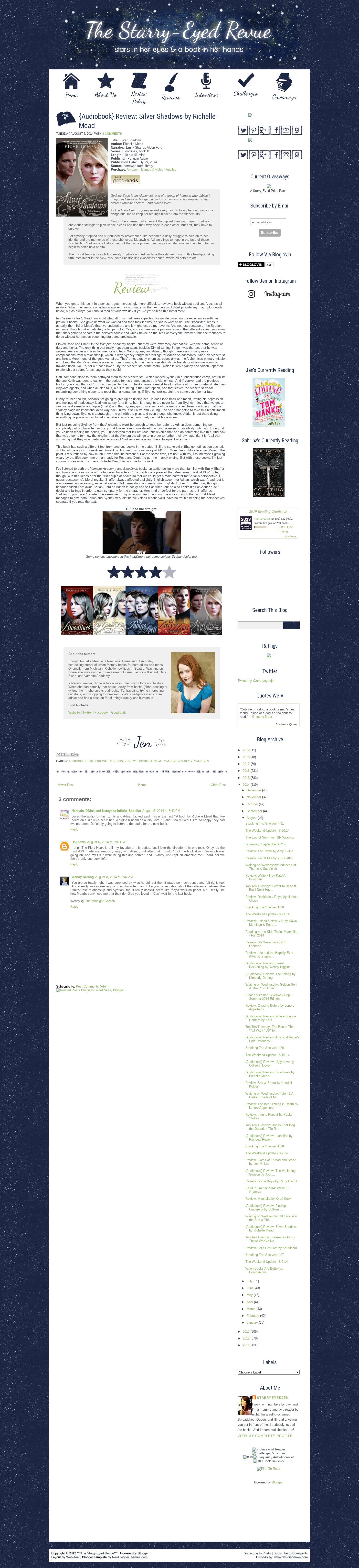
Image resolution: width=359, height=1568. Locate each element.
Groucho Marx (262, 717)
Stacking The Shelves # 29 (264, 1048)
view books (290, 536)
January (253, 1322)
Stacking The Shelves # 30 (264, 907)
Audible (171, 169)
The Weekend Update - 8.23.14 (267, 914)
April (250, 1302)
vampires (201, 761)
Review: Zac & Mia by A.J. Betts (268, 858)
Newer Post (65, 785)
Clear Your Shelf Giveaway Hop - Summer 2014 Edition (268, 997)
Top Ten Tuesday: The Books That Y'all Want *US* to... (270, 1028)
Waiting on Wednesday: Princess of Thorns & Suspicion (270, 867)
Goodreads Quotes (286, 724)
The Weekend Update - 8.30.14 (267, 830)
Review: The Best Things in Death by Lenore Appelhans (271, 1106)
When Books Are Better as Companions (264, 1270)
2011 (247, 1345)
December (254, 790)
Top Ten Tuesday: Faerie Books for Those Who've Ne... (270, 1239)
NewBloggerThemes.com (130, 1557)
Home (142, 785)
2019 (247, 750)
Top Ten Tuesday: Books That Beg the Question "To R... (270, 1127)
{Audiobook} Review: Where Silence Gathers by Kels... (270, 1018)
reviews (131, 761)
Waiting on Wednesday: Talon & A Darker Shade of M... (269, 1095)
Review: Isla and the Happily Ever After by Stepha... (269, 954)
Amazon (132, 169)
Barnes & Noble (152, 169)
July (250, 1281)
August (252, 818)
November (254, 797)
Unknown (79, 842)
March (251, 1309)
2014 (247, 784)
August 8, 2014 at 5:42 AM (114, 877)
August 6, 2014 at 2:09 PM (106, 842)
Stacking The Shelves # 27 (264, 1255)
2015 (247, 778)
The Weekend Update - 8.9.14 (266, 1153)
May (250, 1295)
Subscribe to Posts (257, 1553)
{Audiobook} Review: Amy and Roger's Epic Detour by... (272, 1039)
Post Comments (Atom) (92, 986)
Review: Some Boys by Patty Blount (271, 1181)
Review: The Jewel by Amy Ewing (269, 851)
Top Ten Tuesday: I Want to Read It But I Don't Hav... (270, 888)
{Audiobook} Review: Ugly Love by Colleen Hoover (269, 1063)
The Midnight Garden (100, 901)
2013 (247, 1331)
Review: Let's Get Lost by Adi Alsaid (271, 1248)
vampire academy (178, 761)
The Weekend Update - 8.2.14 (266, 1261)
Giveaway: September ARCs (265, 844)
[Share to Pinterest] (76, 754)
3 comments (112, 133)
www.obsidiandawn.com (291, 1557)
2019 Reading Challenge (268, 511)
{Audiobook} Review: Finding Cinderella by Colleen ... (265, 1207)
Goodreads (119, 712)
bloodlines (99, 761)
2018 (247, 757)
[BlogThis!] (63, 754)
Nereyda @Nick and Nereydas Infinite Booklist (106, 811)
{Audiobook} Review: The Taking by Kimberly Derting (270, 976)
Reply (74, 829)
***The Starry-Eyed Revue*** (97, 1553)
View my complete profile (265, 1436)
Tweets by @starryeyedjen (256, 681)
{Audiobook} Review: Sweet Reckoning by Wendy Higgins (268, 965)
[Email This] (58, 754)
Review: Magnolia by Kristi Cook (268, 1198)
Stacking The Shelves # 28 (264, 1146)
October (253, 804)
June (250, 1288)
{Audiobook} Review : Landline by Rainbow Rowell (269, 1137)
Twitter (87, 712)
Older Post (218, 785)
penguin (116, 761)
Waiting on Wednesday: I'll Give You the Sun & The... (271, 1218)
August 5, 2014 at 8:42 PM (161, 811)
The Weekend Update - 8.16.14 (267, 1055)
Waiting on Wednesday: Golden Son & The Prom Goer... (270, 986)
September (255, 811)
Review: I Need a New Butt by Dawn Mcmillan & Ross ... (271, 922)
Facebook (101, 712)
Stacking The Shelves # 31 (264, 823)
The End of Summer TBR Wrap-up (269, 837)
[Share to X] (67, 754)
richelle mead (150, 761)
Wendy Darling (83, 877)
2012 (247, 1338)
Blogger (277, 1482)
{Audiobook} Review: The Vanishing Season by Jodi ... (270, 1172)
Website (74, 712)
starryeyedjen (262, 518)
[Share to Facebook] (72, 754)
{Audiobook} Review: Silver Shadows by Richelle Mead (271, 1228)
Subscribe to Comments (291, 1553)
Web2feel (72, 1557)
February (253, 1316)
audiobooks (78, 761)
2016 (247, 771)
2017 (247, 764)
